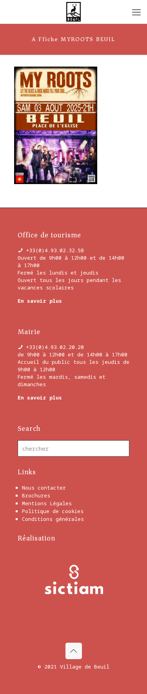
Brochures (36, 495)
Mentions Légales (47, 503)
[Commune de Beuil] (73, 12)
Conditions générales (53, 518)
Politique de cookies (52, 511)
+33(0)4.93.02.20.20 (55, 347)
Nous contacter (44, 487)
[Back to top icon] (73, 651)
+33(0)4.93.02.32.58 (55, 250)
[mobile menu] (136, 11)
